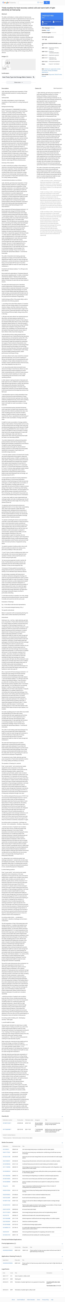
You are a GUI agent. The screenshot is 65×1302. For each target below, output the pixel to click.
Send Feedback (21, 1299)
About (13, 1299)
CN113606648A (7, 1129)
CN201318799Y (6, 1209)
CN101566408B (6, 1218)
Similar (45, 23)
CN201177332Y (6, 1152)
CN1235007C (6, 1149)
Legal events (53, 69)
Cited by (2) (47, 69)
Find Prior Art (58, 21)
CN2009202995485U (8, 1250)
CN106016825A (6, 1178)
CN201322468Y (6, 1197)
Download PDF (47, 21)
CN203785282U (6, 1194)
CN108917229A (7, 1123)
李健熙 (48, 30)
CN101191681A (6, 1212)
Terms (38, 1299)
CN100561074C (6, 1235)
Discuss (44, 76)
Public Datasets (31, 1299)
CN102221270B (6, 1156)
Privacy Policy (45, 1299)
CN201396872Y (6, 1161)
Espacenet (51, 74)
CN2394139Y (6, 1231)
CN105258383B (6, 1181)
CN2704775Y (6, 1215)
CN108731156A (6, 1200)
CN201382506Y (6, 1221)
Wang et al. (5, 1186)
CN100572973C (6, 1205)
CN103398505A (6, 1164)
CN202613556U (6, 1190)
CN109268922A (6, 1171)
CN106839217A (6, 1227)
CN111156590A (6, 1167)
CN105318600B (6, 1224)
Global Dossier (58, 74)
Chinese (53, 28)
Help (52, 1299)
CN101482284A (6, 1175)
